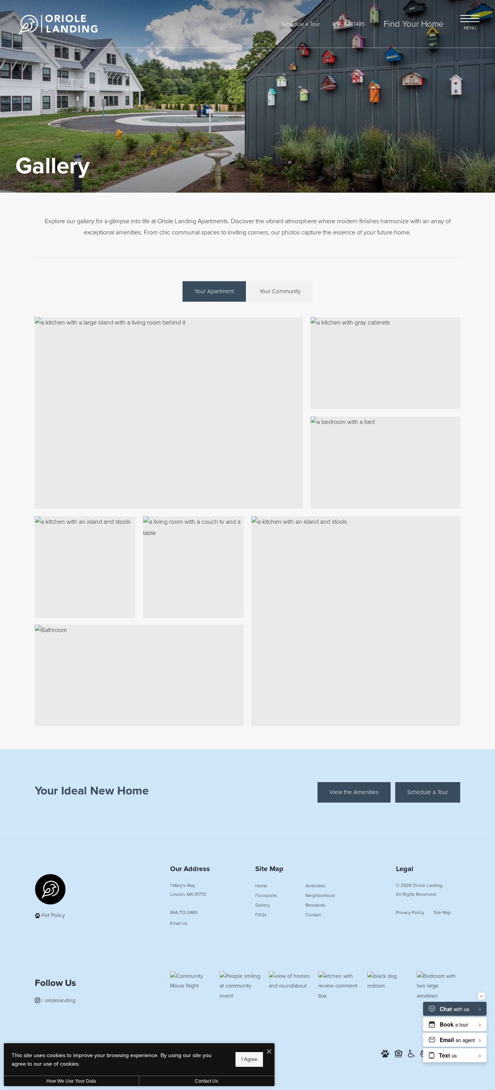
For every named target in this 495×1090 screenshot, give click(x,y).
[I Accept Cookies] (269, 1052)
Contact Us (206, 1081)
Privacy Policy (410, 912)
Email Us (179, 923)
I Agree (249, 1059)
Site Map (442, 912)
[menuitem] (274, 886)
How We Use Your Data (71, 1081)
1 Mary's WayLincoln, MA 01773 (188, 890)
